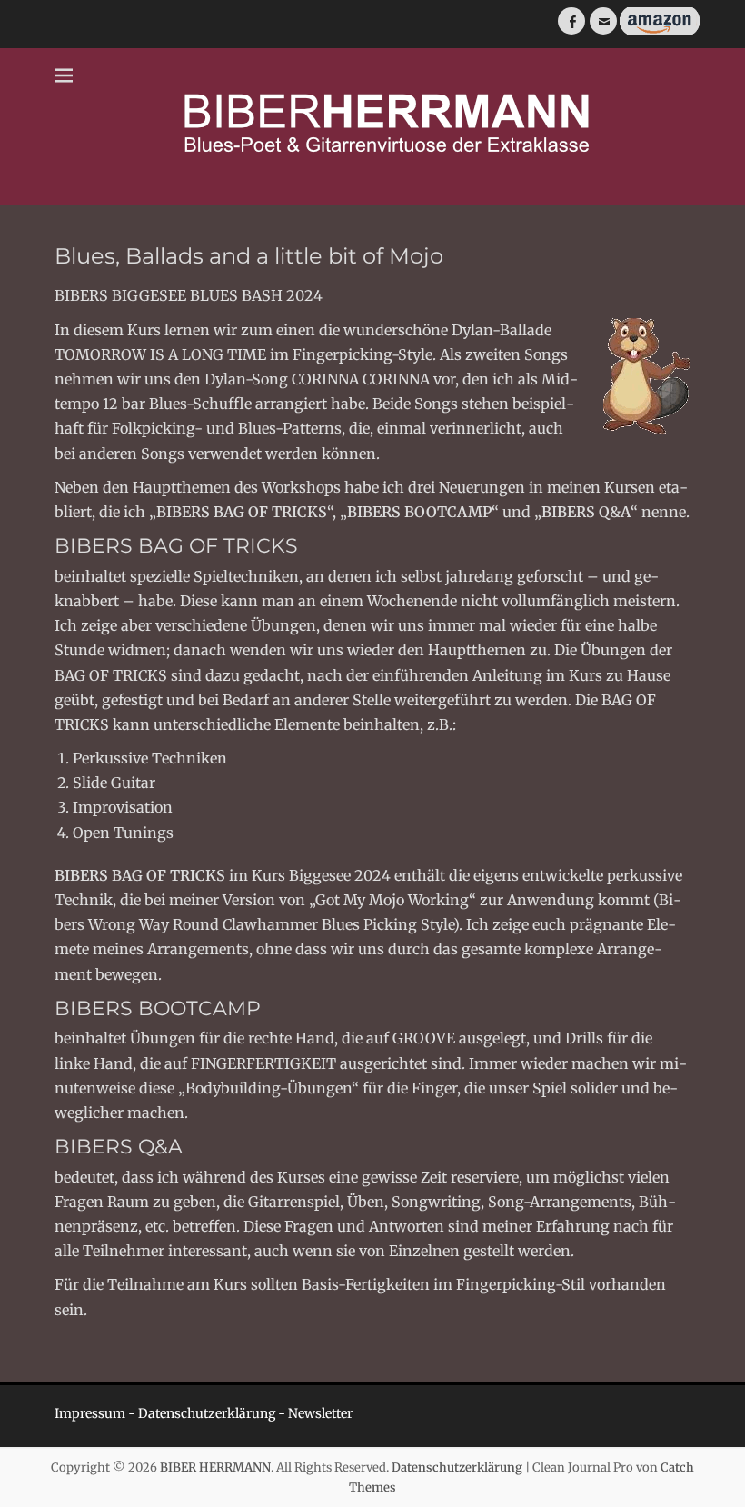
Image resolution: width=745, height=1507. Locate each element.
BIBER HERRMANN (215, 1467)
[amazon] (658, 30)
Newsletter (320, 1413)
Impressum (90, 1413)
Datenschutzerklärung (206, 1413)
